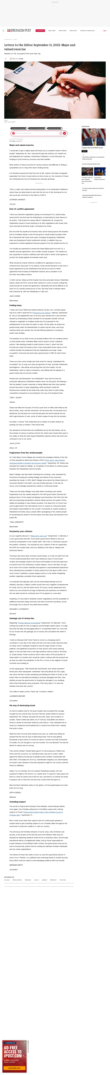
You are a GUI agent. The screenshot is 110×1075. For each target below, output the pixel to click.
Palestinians (28, 880)
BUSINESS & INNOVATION (87, 30)
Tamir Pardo (63, 880)
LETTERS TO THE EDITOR (17, 139)
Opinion (15, 39)
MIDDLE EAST (73, 30)
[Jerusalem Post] (18, 30)
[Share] (5, 58)
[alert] (14, 1056)
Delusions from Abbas (41, 313)
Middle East (53, 880)
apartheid (44, 880)
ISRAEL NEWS (51, 30)
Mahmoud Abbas (17, 880)
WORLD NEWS (62, 30)
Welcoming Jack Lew (39, 536)
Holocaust (7, 880)
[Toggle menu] (3, 30)
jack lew (36, 880)
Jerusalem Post (8, 39)
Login (104, 30)
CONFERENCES (40, 30)
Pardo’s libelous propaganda (29, 623)
